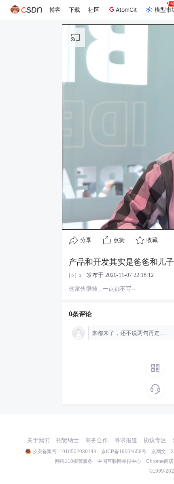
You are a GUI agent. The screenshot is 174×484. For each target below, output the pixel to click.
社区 (94, 9)
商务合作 (96, 440)
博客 (55, 9)
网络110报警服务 (74, 461)
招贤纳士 (67, 440)
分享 (85, 240)
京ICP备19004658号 (123, 451)
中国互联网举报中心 (119, 461)
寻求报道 (126, 440)
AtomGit (126, 9)
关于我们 (38, 440)
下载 (74, 9)
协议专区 (155, 440)
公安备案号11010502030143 (64, 451)
